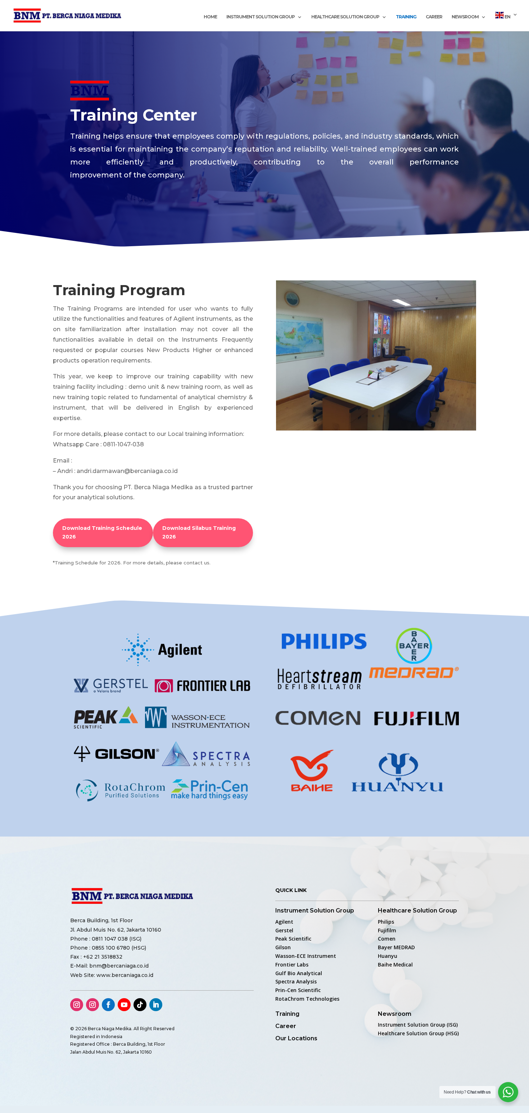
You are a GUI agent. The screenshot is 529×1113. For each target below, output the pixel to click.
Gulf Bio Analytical (298, 973)
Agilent (284, 921)
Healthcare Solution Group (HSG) (418, 1033)
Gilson (283, 947)
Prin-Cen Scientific (298, 990)
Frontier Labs (291, 964)
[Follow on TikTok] (140, 1004)
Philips (386, 921)
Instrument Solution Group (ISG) (418, 1025)
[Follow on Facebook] (108, 1004)
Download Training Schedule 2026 (102, 532)
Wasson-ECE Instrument (305, 955)
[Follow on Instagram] (76, 1004)
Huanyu (387, 955)
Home (210, 16)
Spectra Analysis (296, 981)
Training (406, 16)
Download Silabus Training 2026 (199, 532)
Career (434, 16)
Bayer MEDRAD (396, 947)
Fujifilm (387, 930)
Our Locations (296, 1038)
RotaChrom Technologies (307, 998)
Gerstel (284, 930)
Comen (386, 938)
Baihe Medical (395, 964)
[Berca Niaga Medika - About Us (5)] (376, 428)
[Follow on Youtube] (124, 1004)
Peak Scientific (293, 938)
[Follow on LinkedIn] (155, 1004)
